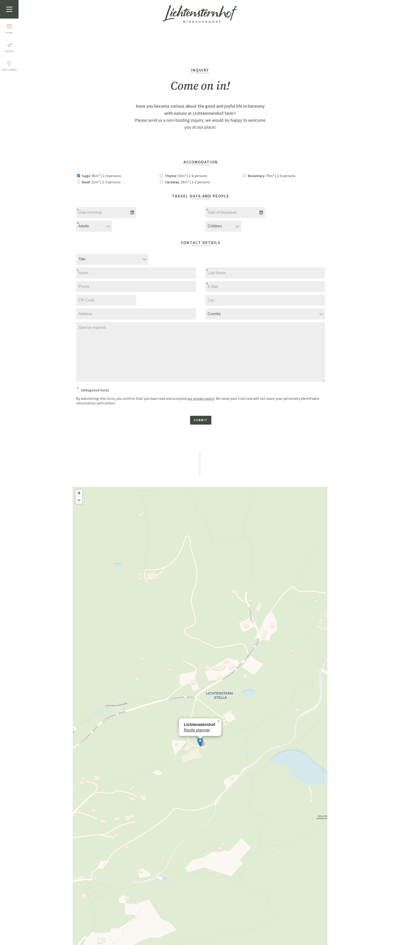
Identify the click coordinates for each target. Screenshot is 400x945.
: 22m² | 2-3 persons (101, 182)
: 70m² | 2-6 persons (271, 175)
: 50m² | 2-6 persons (186, 175)
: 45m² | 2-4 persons (101, 175)
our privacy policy (200, 398)
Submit (201, 420)
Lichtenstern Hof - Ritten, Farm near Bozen (200, 14)
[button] (200, 742)
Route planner (197, 730)
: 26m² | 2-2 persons (187, 182)
